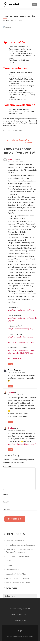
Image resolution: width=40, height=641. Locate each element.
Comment (7, 466)
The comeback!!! (29, 143)
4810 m (8, 561)
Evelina (11, 392)
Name (6, 494)
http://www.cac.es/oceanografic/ (20, 329)
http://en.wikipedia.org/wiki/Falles (21, 310)
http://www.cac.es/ (15, 358)
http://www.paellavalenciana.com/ (21, 337)
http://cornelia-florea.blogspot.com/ (22, 444)
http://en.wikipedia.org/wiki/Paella (21, 342)
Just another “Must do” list (16, 574)
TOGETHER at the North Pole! (17, 556)
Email (6, 502)
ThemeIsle (29, 636)
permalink (18, 130)
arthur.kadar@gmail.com (20, 614)
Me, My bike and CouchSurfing (16, 140)
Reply (10, 364)
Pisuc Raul (12, 159)
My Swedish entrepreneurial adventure (20, 545)
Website (6, 509)
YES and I (9, 565)
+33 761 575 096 (20, 620)
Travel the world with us (15, 540)
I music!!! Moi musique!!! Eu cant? (18, 582)
